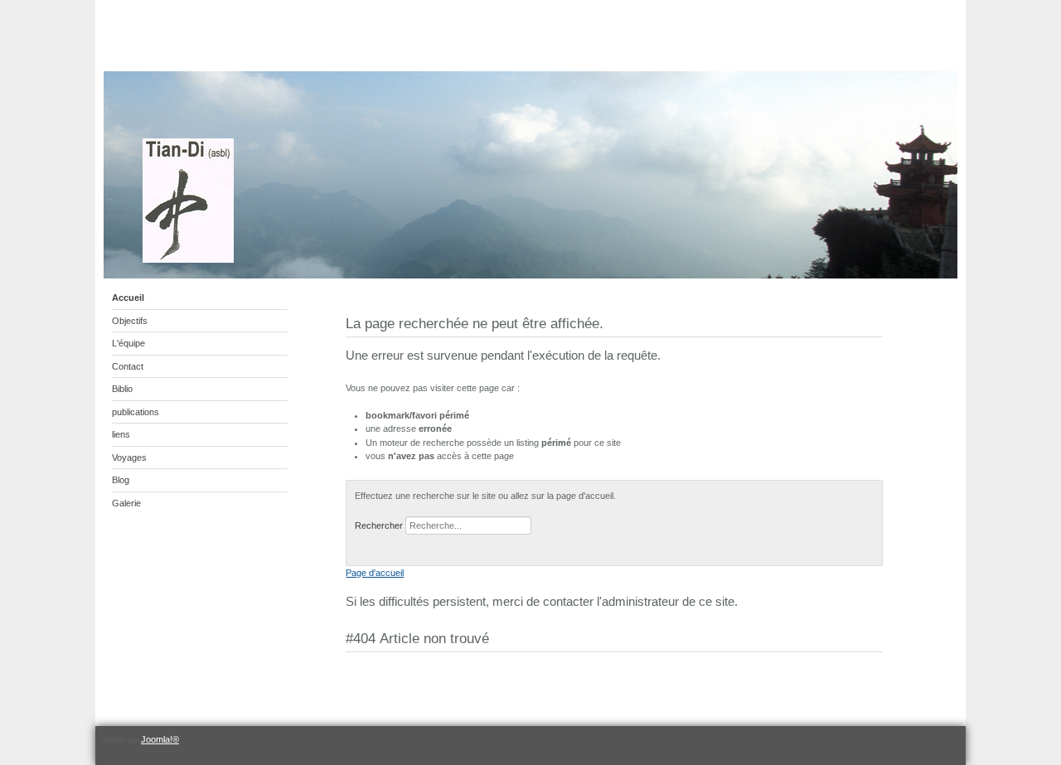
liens (121, 434)
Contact (127, 366)
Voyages (129, 457)
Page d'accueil (375, 573)
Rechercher (379, 525)
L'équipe (128, 343)
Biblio (122, 389)
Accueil (128, 298)
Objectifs (130, 321)
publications (135, 412)
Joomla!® (160, 739)
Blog (120, 480)
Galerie (126, 503)
